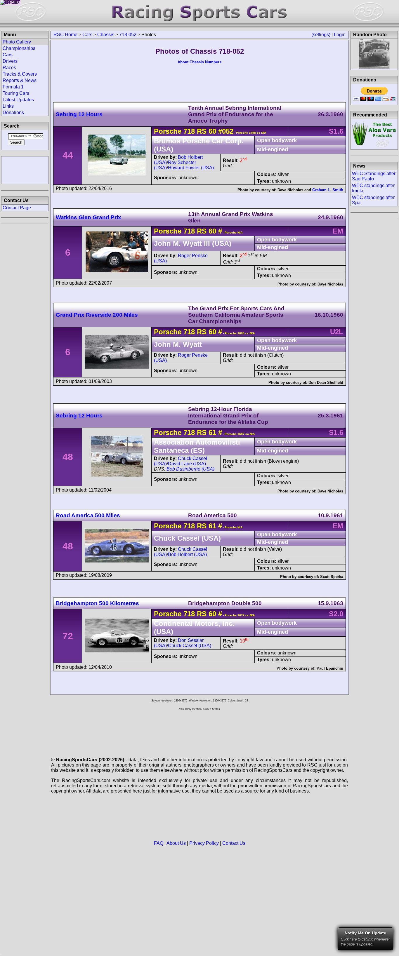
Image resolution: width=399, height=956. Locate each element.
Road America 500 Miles (88, 515)
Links (8, 106)
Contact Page (17, 207)
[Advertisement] (24, 169)
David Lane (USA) (187, 463)
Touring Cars (16, 93)
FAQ (158, 843)
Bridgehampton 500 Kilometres (97, 603)
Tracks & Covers (20, 74)
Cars (87, 34)
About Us (176, 843)
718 (189, 131)
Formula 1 (13, 86)
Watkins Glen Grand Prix (88, 217)
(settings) (320, 34)
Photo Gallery (17, 41)
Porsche (167, 131)
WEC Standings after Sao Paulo (373, 176)
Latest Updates (18, 99)
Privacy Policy (204, 843)
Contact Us (233, 843)
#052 (225, 131)
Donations (13, 112)
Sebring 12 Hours (79, 114)
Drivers (10, 61)
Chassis (105, 34)
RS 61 (205, 432)
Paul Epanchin (330, 668)
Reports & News (20, 80)
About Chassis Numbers (199, 62)
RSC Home (65, 34)
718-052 (127, 34)
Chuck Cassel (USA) (189, 645)
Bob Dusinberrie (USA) (190, 468)
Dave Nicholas (290, 190)
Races (9, 67)
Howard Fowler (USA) (191, 167)
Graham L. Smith (327, 190)
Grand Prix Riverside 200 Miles (97, 315)
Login (340, 34)
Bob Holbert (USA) (187, 554)
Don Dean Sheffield (325, 382)
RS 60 (205, 131)
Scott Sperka (331, 576)
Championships (19, 48)
